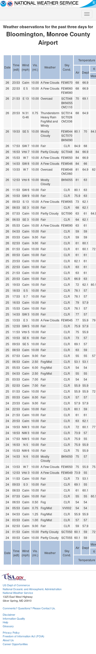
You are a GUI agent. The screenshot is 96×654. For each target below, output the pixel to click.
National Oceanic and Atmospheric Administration (32, 589)
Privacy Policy (11, 632)
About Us (8, 640)
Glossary (8, 626)
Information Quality (14, 618)
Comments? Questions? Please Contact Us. (29, 608)
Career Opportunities (15, 644)
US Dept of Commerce (16, 585)
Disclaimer (9, 614)
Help (5, 622)
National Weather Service (18, 593)
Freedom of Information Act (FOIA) (23, 636)
